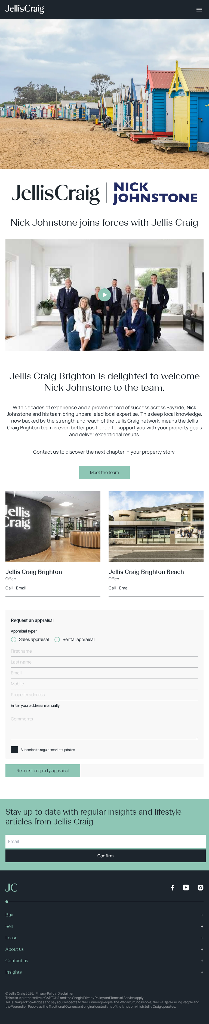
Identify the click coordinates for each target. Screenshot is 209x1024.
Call (9, 588)
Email (21, 588)
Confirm (105, 856)
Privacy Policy (46, 993)
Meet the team (104, 472)
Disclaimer (65, 993)
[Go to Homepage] (24, 9)
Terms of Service (122, 997)
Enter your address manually (35, 705)
